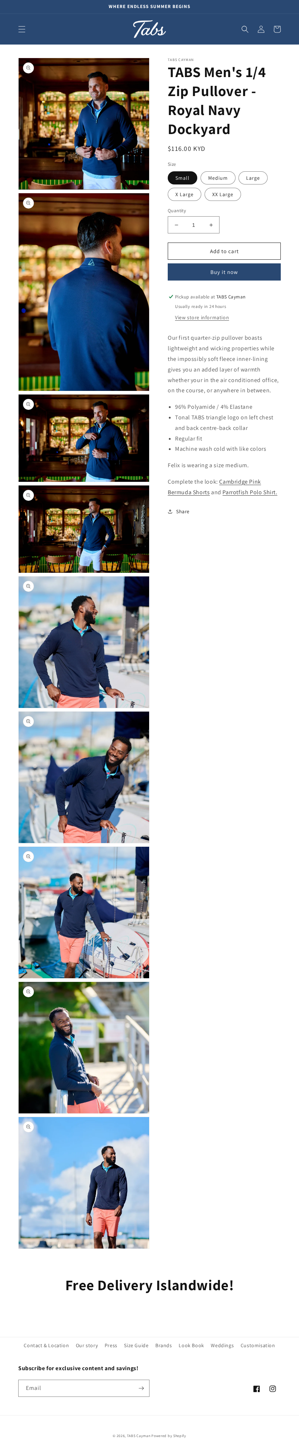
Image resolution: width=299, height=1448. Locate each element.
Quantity (177, 210)
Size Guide (136, 1345)
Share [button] (183, 511)
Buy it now (224, 271)
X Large (184, 194)
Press (111, 1345)
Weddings (222, 1345)
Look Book (191, 1345)
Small (182, 178)
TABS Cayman (139, 1435)
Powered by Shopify (168, 1435)
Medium (218, 178)
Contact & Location (46, 1345)
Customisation (258, 1345)
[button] (22, 29)
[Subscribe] (141, 1388)
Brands (163, 1345)
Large (253, 178)
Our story (87, 1345)
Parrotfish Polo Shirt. (249, 492)
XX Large (222, 194)
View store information (202, 317)
